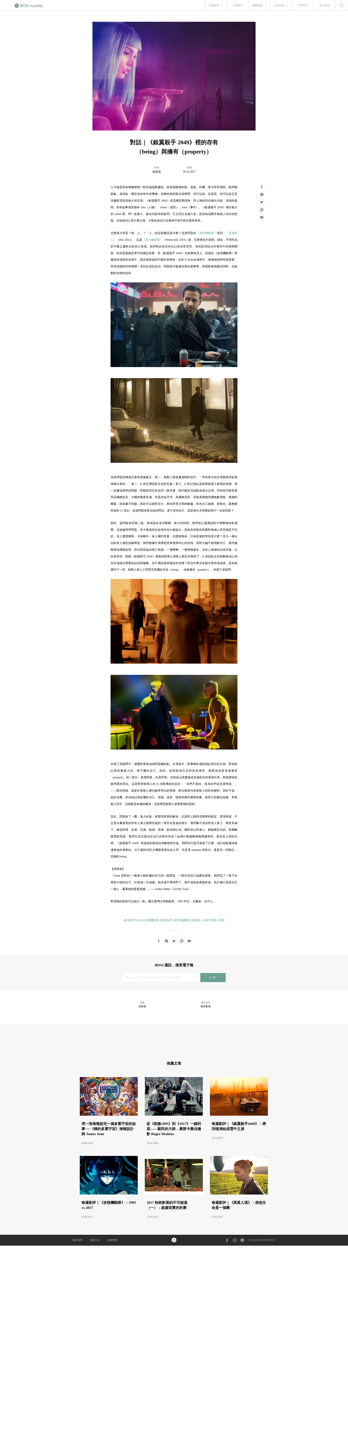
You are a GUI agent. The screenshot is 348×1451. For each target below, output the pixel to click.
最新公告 (95, 1240)
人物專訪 (237, 5)
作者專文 (303, 5)
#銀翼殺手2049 (132, 920)
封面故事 (214, 5)
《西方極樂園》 (152, 239)
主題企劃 (279, 5)
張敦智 (156, 171)
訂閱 (212, 977)
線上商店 (324, 5)
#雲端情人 (196, 920)
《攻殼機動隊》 (206, 233)
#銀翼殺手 (166, 920)
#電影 (221, 920)
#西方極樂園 (181, 920)
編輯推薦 (257, 5)
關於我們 (77, 1240)
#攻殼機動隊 (151, 920)
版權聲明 (112, 1240)
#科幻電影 (210, 920)
